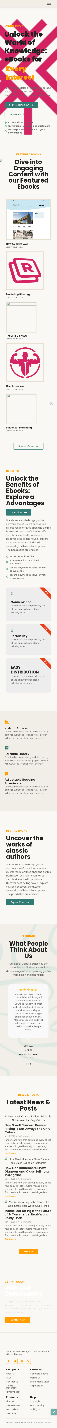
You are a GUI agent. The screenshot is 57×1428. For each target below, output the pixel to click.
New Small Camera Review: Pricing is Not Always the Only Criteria (27, 1128)
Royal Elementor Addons (39, 1422)
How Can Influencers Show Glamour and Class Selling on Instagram (27, 1171)
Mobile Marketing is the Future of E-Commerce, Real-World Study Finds (28, 1214)
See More (28, 1251)
